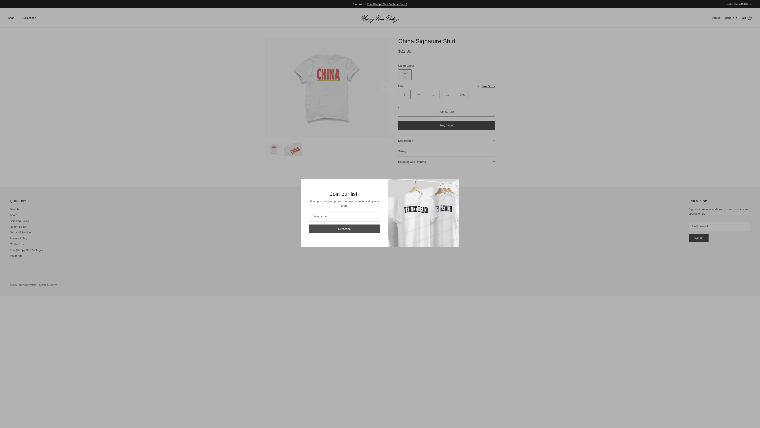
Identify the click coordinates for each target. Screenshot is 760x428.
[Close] (454, 184)
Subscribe (344, 228)
